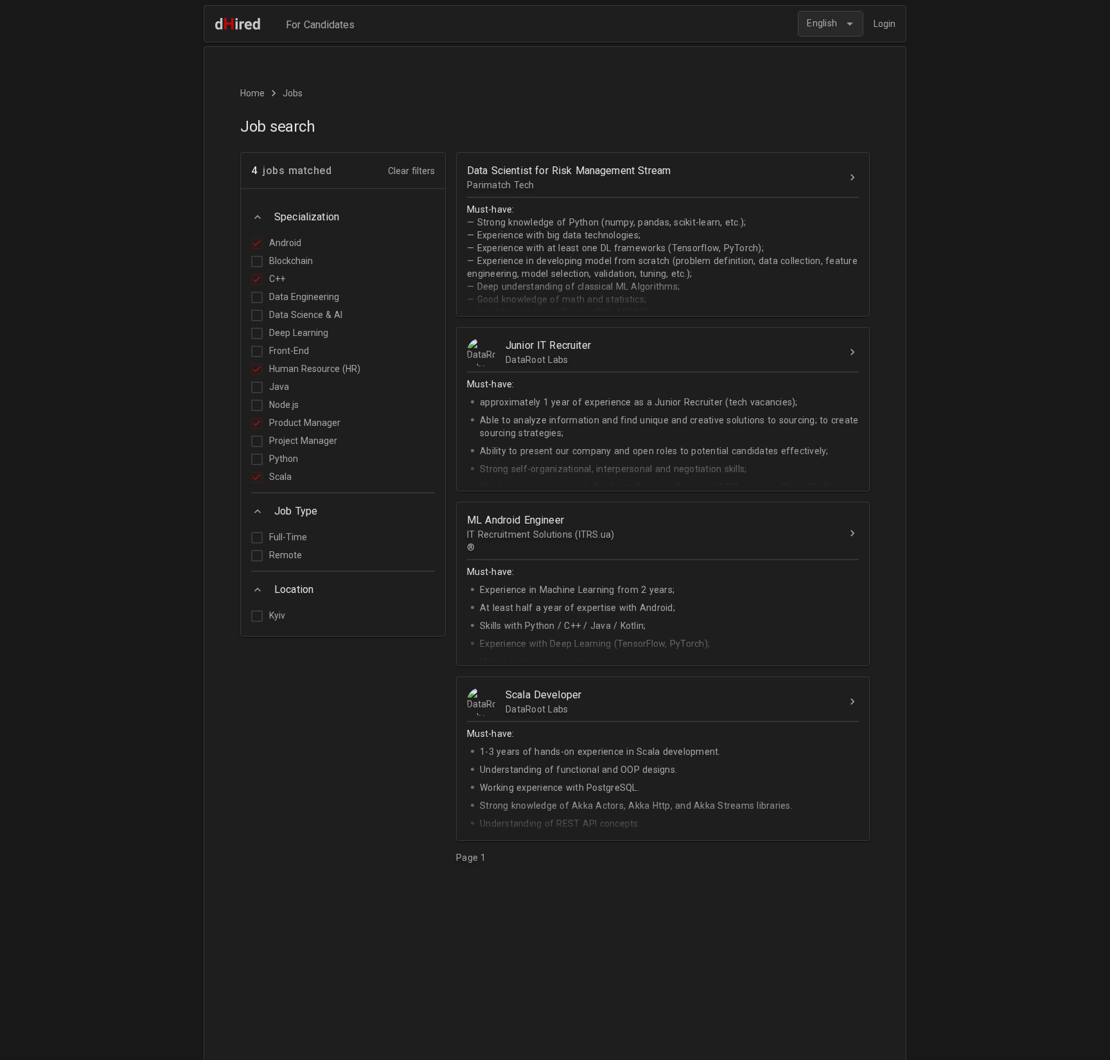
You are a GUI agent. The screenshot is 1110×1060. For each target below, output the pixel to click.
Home (252, 93)
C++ (277, 279)
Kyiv (277, 615)
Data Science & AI (305, 315)
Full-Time (288, 537)
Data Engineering (304, 297)
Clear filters (411, 171)
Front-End (289, 351)
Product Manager (304, 423)
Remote (285, 555)
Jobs (293, 93)
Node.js (284, 405)
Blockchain (291, 261)
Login (884, 24)
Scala (280, 477)
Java (279, 387)
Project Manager (303, 441)
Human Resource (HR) (314, 369)
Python (283, 459)
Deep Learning (298, 333)
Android (285, 243)
